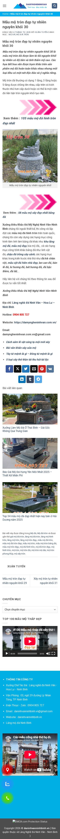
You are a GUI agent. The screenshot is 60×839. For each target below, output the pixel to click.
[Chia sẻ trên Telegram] (38, 379)
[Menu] (4, 6)
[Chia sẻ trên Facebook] (9, 369)
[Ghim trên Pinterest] (42, 369)
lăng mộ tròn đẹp (28, 540)
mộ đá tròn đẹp (43, 547)
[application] (30, 641)
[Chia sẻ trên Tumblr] (30, 379)
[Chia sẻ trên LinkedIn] (22, 379)
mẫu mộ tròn (29, 543)
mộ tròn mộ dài (39, 550)
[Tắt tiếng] (48, 653)
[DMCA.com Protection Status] (30, 821)
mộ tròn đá (25, 550)
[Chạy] (7, 653)
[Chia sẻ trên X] (17, 369)
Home (5, 14)
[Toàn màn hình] (54, 653)
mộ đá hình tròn (27, 547)
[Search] (54, 6)
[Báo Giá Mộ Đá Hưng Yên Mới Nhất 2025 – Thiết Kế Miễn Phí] (30, 453)
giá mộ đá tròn (17, 536)
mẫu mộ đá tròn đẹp (12, 543)
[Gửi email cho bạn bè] (34, 369)
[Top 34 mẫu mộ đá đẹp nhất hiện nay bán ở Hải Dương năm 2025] (30, 497)
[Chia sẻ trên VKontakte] (50, 369)
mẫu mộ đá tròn (45, 540)
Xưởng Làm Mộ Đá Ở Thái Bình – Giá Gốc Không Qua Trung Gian (26, 429)
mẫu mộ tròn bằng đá (46, 543)
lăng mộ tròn (13, 540)
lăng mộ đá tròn (32, 536)
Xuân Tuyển (41, 32)
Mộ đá (12, 34)
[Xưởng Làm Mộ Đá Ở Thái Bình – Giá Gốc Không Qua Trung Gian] (30, 409)
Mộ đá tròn (22, 34)
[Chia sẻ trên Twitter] (26, 369)
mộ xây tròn (19, 553)
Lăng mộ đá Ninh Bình (18, 722)
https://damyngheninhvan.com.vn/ (35, 322)
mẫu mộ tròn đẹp (10, 547)
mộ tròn (15, 550)
